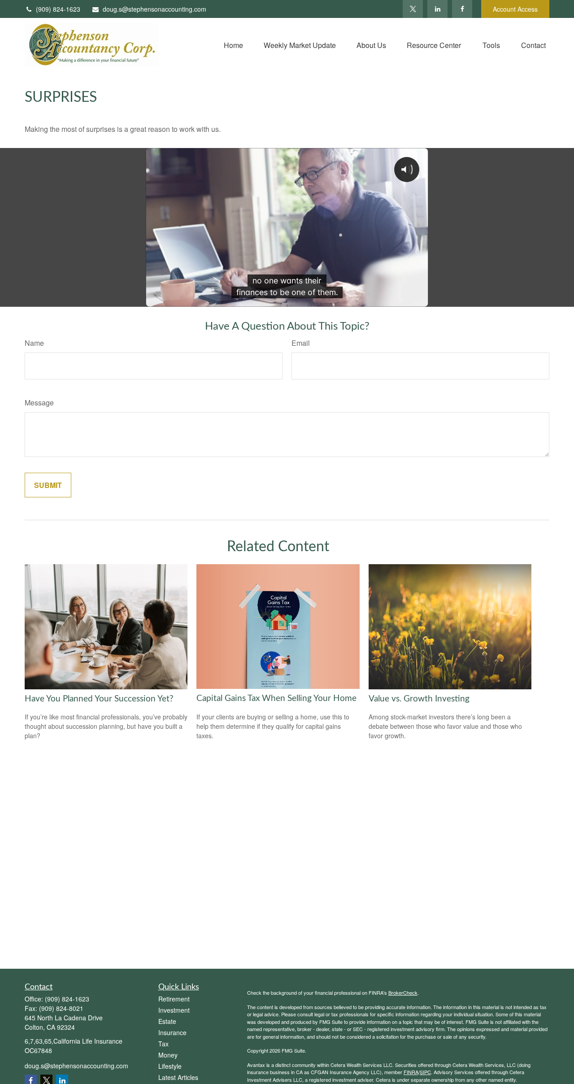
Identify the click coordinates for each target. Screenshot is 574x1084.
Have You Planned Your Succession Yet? (99, 699)
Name (34, 343)
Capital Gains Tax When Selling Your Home (276, 698)
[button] (233, 44)
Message (39, 402)
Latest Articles (178, 1077)
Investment (174, 1010)
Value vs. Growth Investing (419, 699)
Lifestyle (170, 1066)
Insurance (172, 1032)
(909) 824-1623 (58, 8)
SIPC (425, 1071)
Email (300, 343)
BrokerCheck (402, 992)
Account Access (515, 8)
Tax (163, 1043)
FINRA (411, 1071)
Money (168, 1054)
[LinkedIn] (437, 9)
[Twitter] (413, 9)
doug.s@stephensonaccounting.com (154, 8)
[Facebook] (462, 9)
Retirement (174, 998)
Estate (167, 1021)
